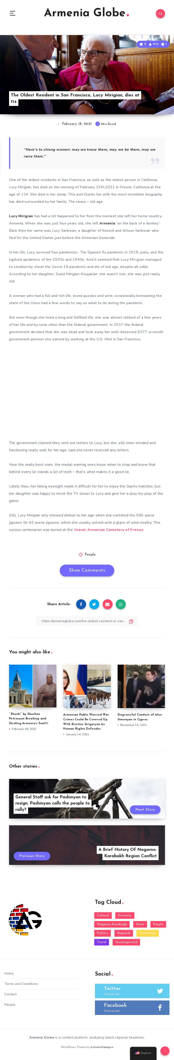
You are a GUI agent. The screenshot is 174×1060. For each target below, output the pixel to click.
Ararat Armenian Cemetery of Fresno (108, 529)
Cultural (103, 915)
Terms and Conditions (21, 984)
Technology (147, 933)
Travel (101, 942)
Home (9, 973)
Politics (102, 933)
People (90, 554)
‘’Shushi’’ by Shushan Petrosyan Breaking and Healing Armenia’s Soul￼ (28, 719)
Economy (125, 915)
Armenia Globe (85, 13)
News (140, 924)
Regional (123, 933)
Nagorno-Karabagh (112, 924)
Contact (11, 994)
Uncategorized (126, 942)
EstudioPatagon (102, 1047)
